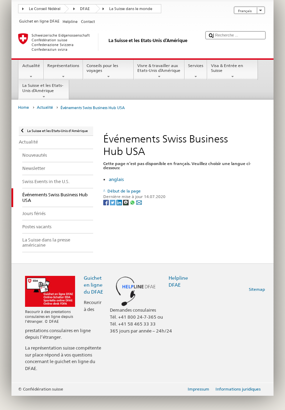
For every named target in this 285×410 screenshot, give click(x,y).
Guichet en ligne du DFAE (93, 285)
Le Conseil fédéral (44, 9)
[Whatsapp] (133, 202)
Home (23, 107)
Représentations (63, 65)
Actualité (31, 65)
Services (195, 65)
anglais (116, 179)
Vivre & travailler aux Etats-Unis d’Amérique (158, 68)
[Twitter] (113, 202)
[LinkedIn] (119, 202)
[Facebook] (106, 202)
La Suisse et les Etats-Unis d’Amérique (42, 88)
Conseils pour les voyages (102, 68)
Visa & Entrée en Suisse (227, 68)
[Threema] (126, 202)
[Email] (139, 202)
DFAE (85, 9)
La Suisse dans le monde (130, 9)
